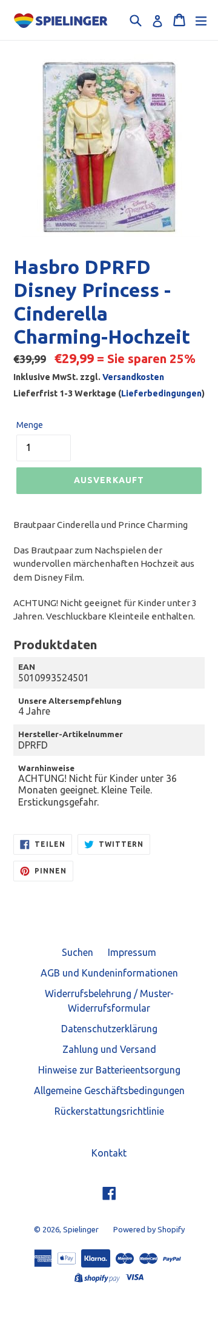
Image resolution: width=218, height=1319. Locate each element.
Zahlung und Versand (109, 1049)
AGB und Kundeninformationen (109, 972)
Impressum (132, 952)
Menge (29, 425)
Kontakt (109, 1152)
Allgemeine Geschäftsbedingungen (109, 1090)
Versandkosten (133, 377)
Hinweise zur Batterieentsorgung (109, 1069)
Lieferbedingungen (161, 393)
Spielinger (81, 1229)
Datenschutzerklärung (109, 1028)
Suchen (77, 952)
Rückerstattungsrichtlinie (109, 1111)
